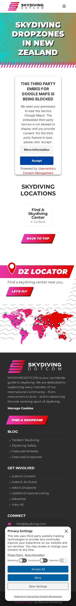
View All (18, 504)
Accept (37, 160)
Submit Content (24, 476)
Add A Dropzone (24, 488)
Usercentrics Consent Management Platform (39, 172)
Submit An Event (24, 482)
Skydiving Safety (24, 445)
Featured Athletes (25, 451)
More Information (36, 149)
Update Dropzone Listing (30, 493)
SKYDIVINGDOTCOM (26, 6)
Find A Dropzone (27, 420)
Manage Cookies (20, 408)
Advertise (19, 499)
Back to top (38, 238)
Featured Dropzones (27, 457)
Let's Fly (19, 291)
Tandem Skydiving (25, 440)
